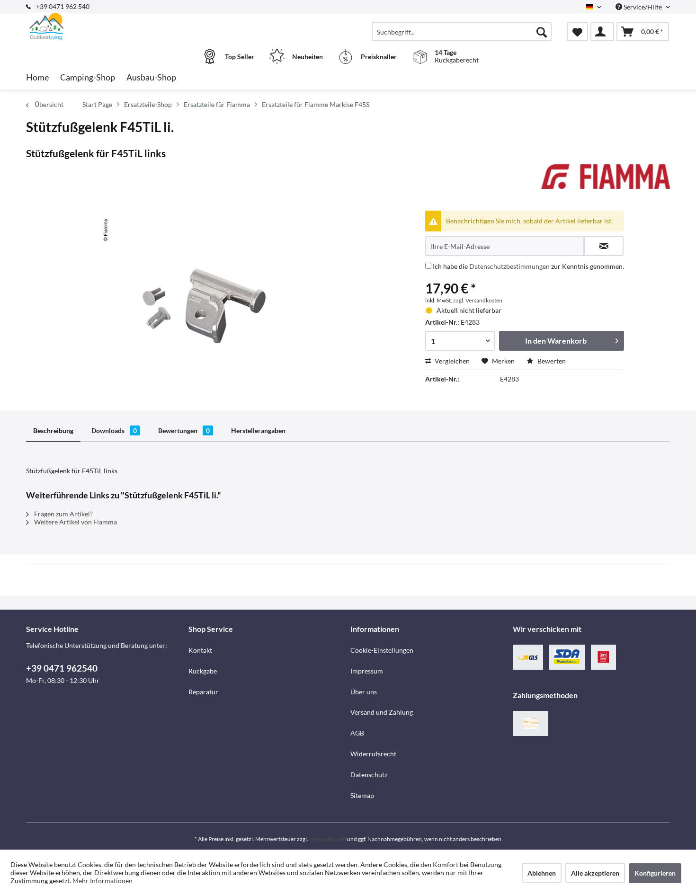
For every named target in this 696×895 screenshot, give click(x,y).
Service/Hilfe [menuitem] (642, 7)
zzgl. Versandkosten (477, 300)
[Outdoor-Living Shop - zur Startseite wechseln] (106, 27)
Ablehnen (541, 873)
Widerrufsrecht (373, 754)
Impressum (366, 671)
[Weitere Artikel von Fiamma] (605, 180)
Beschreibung (53, 430)
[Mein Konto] (602, 31)
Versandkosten (327, 838)
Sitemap (362, 795)
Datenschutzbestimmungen (509, 266)
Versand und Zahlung (381, 712)
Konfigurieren (655, 873)
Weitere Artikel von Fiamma (75, 522)
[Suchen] (542, 31)
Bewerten (551, 361)
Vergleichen (451, 361)
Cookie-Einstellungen (381, 650)
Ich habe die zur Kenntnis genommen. (528, 266)
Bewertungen (184, 430)
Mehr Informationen (102, 881)
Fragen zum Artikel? (63, 514)
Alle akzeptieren (595, 873)
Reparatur (203, 692)
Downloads (114, 430)
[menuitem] (462, 31)
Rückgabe (202, 671)
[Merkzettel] (577, 31)
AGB (357, 733)
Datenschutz (368, 775)
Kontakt (200, 650)
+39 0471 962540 (62, 668)
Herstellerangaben (258, 430)
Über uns (363, 692)
